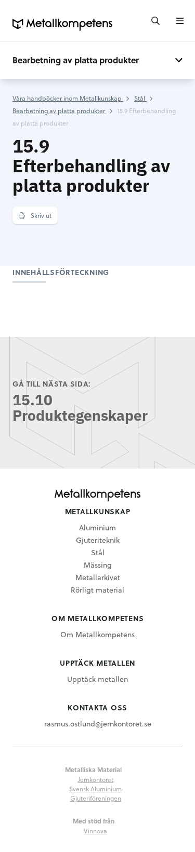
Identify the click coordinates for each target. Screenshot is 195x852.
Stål (98, 552)
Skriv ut (40, 215)
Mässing (98, 564)
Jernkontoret (95, 779)
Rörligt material (97, 589)
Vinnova (95, 830)
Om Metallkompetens (97, 634)
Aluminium (97, 527)
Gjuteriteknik (98, 539)
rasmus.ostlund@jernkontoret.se (97, 723)
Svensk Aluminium (95, 788)
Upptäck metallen (97, 679)
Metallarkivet (97, 577)
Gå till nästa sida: (51, 383)
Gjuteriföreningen (95, 798)
